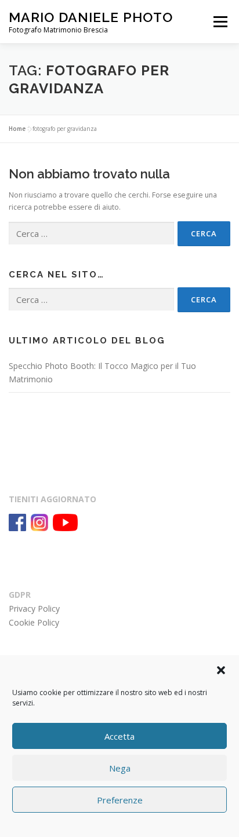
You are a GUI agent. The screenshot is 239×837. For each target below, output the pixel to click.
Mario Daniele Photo (91, 17)
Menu (219, 22)
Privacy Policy (34, 608)
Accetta (119, 736)
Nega (120, 768)
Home (17, 129)
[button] (221, 670)
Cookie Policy (34, 622)
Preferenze (120, 800)
